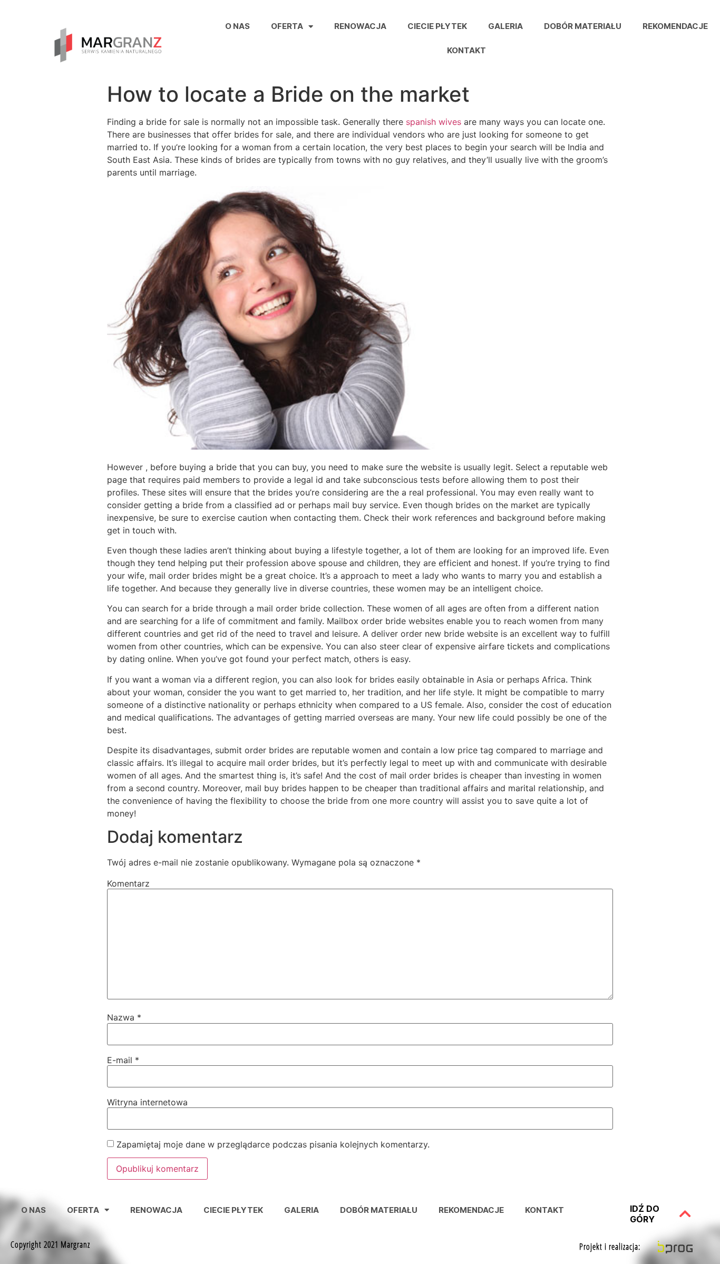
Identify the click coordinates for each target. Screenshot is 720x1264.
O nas (237, 26)
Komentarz (128, 883)
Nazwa (124, 1017)
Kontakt (466, 50)
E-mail (123, 1060)
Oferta (287, 26)
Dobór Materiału (582, 26)
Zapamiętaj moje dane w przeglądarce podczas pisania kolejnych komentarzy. (273, 1144)
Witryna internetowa (147, 1102)
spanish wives (433, 121)
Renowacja (360, 26)
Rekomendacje (675, 26)
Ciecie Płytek (437, 26)
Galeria (505, 26)
